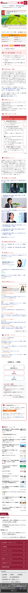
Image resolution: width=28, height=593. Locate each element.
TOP (2, 244)
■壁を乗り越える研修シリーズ (9, 96)
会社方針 (4, 577)
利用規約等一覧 (6, 579)
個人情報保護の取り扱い (19, 417)
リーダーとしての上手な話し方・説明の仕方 (14, 537)
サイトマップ (5, 582)
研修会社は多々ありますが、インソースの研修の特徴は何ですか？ (14, 389)
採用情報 (20, 574)
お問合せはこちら (15, 35)
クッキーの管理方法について (19, 586)
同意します (14, 591)
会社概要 (4, 574)
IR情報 (12, 574)
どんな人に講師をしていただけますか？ (13, 395)
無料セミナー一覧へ (20, 331)
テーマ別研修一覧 (9, 244)
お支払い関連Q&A (15, 582)
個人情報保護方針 (14, 577)
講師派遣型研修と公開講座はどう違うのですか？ (14, 392)
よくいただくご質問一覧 (18, 397)
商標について (15, 579)
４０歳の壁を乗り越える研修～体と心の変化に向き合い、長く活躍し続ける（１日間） (13, 89)
